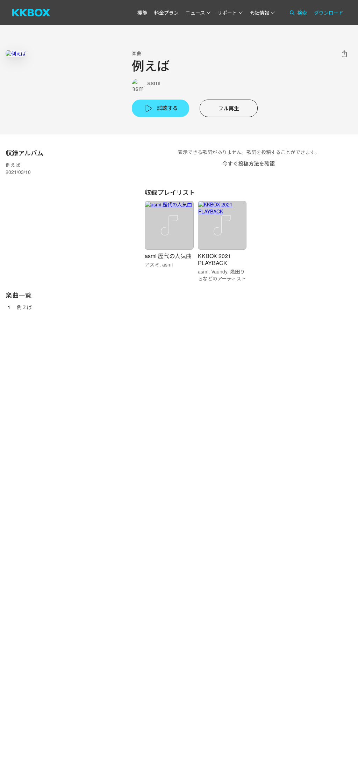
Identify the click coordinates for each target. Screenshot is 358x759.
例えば (24, 307)
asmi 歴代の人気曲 (168, 256)
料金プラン (166, 12)
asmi (153, 82)
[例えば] (16, 53)
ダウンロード (328, 12)
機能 (142, 12)
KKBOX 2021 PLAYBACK (214, 259)
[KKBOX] (31, 12)
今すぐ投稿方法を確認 (248, 163)
